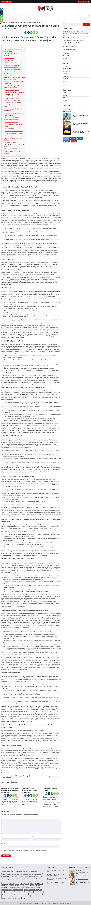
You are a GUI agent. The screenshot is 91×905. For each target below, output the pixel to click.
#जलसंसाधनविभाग (13, 883)
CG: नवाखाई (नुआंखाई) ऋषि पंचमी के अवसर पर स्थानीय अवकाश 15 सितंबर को (81, 130)
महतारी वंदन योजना (15, 891)
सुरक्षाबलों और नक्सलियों (17, 898)
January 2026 (66, 66)
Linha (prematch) (9, 128)
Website (3, 844)
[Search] (88, 16)
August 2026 (66, 55)
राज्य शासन (32, 894)
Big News (65, 92)
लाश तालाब (18, 896)
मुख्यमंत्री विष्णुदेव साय (6, 894)
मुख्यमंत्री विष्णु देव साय (39, 891)
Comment (4, 818)
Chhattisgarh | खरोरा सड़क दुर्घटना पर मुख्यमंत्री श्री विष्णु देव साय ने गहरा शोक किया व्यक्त (10, 790)
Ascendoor (54, 903)
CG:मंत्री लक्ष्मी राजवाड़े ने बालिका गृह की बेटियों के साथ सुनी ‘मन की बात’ (76, 37)
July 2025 (65, 78)
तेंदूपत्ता (17, 887)
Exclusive (29, 16)
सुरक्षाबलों (3, 898)
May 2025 (65, 84)
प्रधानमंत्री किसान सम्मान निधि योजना (31, 889)
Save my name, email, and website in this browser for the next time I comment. (25, 850)
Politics (44, 16)
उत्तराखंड (22, 885)
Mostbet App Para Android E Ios (14, 131)
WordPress (68, 903)
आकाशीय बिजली (5, 885)
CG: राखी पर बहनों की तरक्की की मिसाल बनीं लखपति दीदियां (82, 880)
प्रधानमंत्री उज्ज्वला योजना (18, 889)
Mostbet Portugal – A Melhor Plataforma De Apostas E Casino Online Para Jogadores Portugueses (14, 77)
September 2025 (67, 73)
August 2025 (66, 76)
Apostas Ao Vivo (9, 58)
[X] (28, 32)
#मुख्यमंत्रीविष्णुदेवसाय (23, 883)
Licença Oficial (9, 136)
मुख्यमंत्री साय (14, 894)
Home (4, 16)
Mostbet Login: (9, 60)
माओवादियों (23, 891)
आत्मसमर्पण (12, 885)
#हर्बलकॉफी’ (30, 883)
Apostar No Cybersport (11, 122)
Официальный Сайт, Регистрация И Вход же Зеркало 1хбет (29, 790)
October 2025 (66, 71)
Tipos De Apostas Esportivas (13, 98)
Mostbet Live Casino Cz (11, 142)
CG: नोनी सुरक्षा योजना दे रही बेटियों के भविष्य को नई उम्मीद (73, 40)
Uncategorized (5, 772)
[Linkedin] (31, 32)
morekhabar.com (34, 903)
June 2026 (65, 60)
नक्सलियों (33, 887)
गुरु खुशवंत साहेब (5, 887)
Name (3, 837)
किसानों (27, 885)
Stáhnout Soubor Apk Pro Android (14, 113)
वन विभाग (33, 896)
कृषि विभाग (32, 885)
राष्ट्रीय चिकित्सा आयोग (6, 896)
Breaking (10, 16)
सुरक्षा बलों (9, 898)
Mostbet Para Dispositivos (12, 90)
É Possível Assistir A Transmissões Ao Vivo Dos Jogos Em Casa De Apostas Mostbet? (14, 94)
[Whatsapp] (34, 32)
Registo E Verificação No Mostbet (14, 63)
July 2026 (65, 58)
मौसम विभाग (21, 894)
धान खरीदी (28, 887)
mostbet (40, 197)
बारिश (3, 891)
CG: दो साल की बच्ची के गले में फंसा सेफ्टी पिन (71, 43)
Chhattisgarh (20, 16)
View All (87, 109)
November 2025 (67, 68)
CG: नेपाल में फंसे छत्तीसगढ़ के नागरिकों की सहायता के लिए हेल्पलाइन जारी (82, 872)
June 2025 (65, 81)
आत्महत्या (17, 885)
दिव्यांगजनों (23, 887)
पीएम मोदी (39, 887)
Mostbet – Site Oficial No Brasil (13, 149)
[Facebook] (25, 32)
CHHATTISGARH (39, 883)
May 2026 (65, 63)
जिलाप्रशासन (12, 887)
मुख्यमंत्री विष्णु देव (30, 891)
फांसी (41, 889)
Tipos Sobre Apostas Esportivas (13, 133)
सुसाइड (24, 898)
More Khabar (5, 28)
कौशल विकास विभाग (39, 885)
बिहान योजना (8, 891)
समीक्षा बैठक (39, 896)
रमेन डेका (26, 894)
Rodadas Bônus (9, 115)
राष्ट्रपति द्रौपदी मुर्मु (39, 894)
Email (34, 837)
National (37, 16)
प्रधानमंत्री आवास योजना (6, 889)
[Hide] (0, 23)
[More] (37, 32)
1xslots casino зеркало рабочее (50, 789)
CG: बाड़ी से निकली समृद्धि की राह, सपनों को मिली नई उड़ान (73, 31)
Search (65, 22)
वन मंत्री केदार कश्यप (26, 896)
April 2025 (65, 86)
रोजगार (13, 896)
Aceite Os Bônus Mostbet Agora (13, 69)
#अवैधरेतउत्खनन (5, 883)
